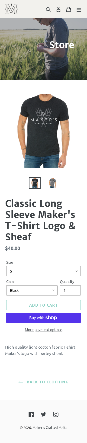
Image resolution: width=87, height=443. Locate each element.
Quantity (67, 281)
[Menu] (79, 8)
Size (9, 262)
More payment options (43, 329)
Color (10, 281)
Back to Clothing (47, 382)
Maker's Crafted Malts (49, 427)
